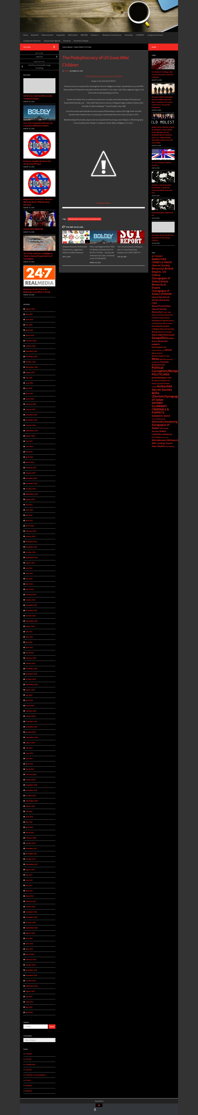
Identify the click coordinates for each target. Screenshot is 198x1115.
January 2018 (30, 843)
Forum (27, 1080)
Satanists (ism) (161, 416)
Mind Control (73, 35)
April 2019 (29, 764)
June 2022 (29, 573)
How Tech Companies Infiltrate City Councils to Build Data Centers (38, 124)
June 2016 (29, 944)
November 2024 (31, 420)
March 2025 (29, 399)
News (155, 359)
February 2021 (30, 658)
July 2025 (28, 378)
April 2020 (29, 700)
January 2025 (30, 409)
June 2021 (29, 637)
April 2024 (29, 457)
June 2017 (29, 880)
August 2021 (30, 626)
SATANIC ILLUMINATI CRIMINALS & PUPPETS (160, 408)
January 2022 (30, 600)
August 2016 (30, 933)
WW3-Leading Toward (162, 443)
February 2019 (30, 774)
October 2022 (30, 552)
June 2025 (29, 383)
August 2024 (30, 436)
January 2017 (30, 906)
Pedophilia (155, 362)
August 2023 (30, 499)
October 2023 (30, 489)
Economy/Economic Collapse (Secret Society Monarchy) (163, 329)
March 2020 (29, 706)
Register (28, 1091)
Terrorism (163, 428)
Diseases (169, 323)
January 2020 (30, 716)
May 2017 (28, 885)
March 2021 (29, 653)
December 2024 (31, 415)
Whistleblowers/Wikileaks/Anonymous (170, 440)
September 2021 (31, 621)
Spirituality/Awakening (164, 421)
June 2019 (29, 753)
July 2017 (28, 875)
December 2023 (31, 478)
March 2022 (29, 589)
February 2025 (30, 404)
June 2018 (29, 817)
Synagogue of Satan (160, 426)
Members (28, 1085)
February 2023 (30, 531)
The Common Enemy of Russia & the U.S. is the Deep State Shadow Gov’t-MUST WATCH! (129, 249)
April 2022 (29, 584)
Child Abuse (67, 47)
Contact (28, 1070)
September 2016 (31, 928)
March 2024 (29, 462)
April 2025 (29, 393)
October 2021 (30, 616)
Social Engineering (158, 419)
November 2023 (31, 483)
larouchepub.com (159, 347)
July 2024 (28, 441)
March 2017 (29, 896)
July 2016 (28, 938)
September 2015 (31, 986)
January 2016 (30, 965)
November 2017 (31, 854)
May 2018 (28, 822)
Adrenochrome (47, 35)
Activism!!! (34, 35)
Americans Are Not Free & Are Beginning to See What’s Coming (36, 290)
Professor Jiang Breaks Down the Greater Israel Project (37, 162)
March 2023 (29, 526)
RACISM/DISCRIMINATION (161, 381)
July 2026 (28, 314)
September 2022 (31, 557)
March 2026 (29, 335)
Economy (67, 41)
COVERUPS (140, 35)
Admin (66, 71)
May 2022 (28, 579)
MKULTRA (84, 35)
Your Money (169, 446)
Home (25, 35)
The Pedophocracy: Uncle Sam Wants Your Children (103, 76)
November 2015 (31, 975)
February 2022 (30, 594)
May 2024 (28, 452)
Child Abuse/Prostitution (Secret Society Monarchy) (84, 219)
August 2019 (30, 743)
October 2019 (30, 732)
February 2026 (30, 341)
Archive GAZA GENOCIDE (33, 229)
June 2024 (29, 446)
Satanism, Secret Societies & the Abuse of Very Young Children (163, 237)
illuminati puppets (160, 343)
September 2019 (31, 737)
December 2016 (31, 912)
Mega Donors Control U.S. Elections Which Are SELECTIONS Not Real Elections (37, 202)
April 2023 (29, 520)
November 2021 (31, 610)
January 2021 (30, 663)
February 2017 (30, 901)
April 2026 (29, 330)
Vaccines (155, 431)
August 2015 (30, 991)
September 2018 (31, 801)
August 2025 (30, 372)
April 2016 (29, 949)
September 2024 (31, 430)
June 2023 (29, 510)
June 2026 (29, 319)
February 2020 (30, 711)
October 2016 (30, 922)
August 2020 (30, 690)
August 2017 (30, 869)
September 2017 (31, 864)
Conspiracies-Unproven (32, 41)
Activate (28, 1054)
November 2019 (31, 727)
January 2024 (30, 473)
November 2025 (31, 356)
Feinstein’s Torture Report (35, 1075)
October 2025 (30, 362)
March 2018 (29, 832)
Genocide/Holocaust (163, 334)
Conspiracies (30, 1064)
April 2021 (29, 647)
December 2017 (31, 848)
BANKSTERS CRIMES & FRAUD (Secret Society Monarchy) (162, 263)
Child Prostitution (82, 47)
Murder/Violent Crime (160, 356)
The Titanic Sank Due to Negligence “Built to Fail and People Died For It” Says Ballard (38, 256)
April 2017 (29, 891)
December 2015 (31, 970)
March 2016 (29, 954)
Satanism (94, 35)
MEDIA (168, 350)
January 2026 (30, 346)
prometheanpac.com (161, 377)
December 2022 (31, 542)
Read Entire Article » (103, 203)
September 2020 (31, 684)
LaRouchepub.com (158, 350)
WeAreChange (164, 437)
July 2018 (28, 811)
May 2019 (28, 758)
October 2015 (30, 981)
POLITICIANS (160, 374)
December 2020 (31, 668)
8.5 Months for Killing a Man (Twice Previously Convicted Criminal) (162, 74)
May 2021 (28, 642)
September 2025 (31, 367)
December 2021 (31, 605)
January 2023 (30, 536)
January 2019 (30, 780)
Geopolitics (60, 35)
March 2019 (29, 769)
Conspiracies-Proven (155, 35)
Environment (167, 332)
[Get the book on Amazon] (54, 47)
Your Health (158, 446)
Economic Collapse (81, 41)
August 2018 (30, 806)
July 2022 (28, 568)
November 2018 (31, 790)
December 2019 (31, 721)
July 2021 (28, 631)
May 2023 (28, 515)
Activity (28, 1059)
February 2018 (30, 838)
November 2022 (31, 547)
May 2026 (28, 325)
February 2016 (30, 959)
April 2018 (29, 827)
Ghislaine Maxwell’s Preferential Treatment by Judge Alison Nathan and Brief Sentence (74, 249)
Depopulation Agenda (52, 41)
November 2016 (31, 917)
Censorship (128, 35)
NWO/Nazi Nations (166, 359)
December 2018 (31, 785)
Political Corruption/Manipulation (169, 369)
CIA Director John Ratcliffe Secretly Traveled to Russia (37, 97)
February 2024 (30, 467)
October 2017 (30, 859)
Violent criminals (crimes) (161, 433)
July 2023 (28, 505)
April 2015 (29, 1012)
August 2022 (30, 563)
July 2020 (28, 695)
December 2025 (31, 351)
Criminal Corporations (161, 318)
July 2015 (28, 996)
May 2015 (28, 1007)
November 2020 (31, 674)
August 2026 (30, 309)
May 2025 (28, 388)
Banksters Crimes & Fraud (112, 35)
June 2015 (29, 1002)
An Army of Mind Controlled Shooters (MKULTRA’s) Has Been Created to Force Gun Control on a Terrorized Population (162, 102)
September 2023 (31, 494)
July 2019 (28, 748)
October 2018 (30, 795)
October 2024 (30, 425)
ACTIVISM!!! (157, 256)
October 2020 (30, 679)
